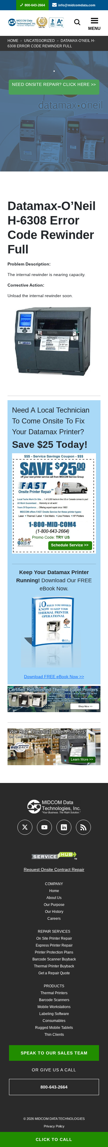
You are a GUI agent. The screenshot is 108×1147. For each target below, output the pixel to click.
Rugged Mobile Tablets (54, 1028)
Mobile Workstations (54, 1007)
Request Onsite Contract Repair (54, 869)
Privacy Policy (54, 1126)
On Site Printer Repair (54, 938)
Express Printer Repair (54, 945)
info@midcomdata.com (76, 5)
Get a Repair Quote (54, 973)
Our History (54, 912)
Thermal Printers (54, 993)
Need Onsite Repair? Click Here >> (54, 84)
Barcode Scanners (54, 1000)
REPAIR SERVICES (54, 931)
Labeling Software (54, 1014)
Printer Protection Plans (54, 952)
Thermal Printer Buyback (54, 966)
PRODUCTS (54, 986)
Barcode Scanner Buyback (54, 959)
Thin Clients (54, 1034)
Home (13, 41)
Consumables (54, 1021)
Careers (54, 918)
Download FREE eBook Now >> (54, 676)
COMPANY (54, 884)
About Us (54, 898)
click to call (54, 1139)
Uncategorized (39, 41)
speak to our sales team (54, 1053)
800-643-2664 (35, 5)
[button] (94, 21)
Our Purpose (54, 905)
